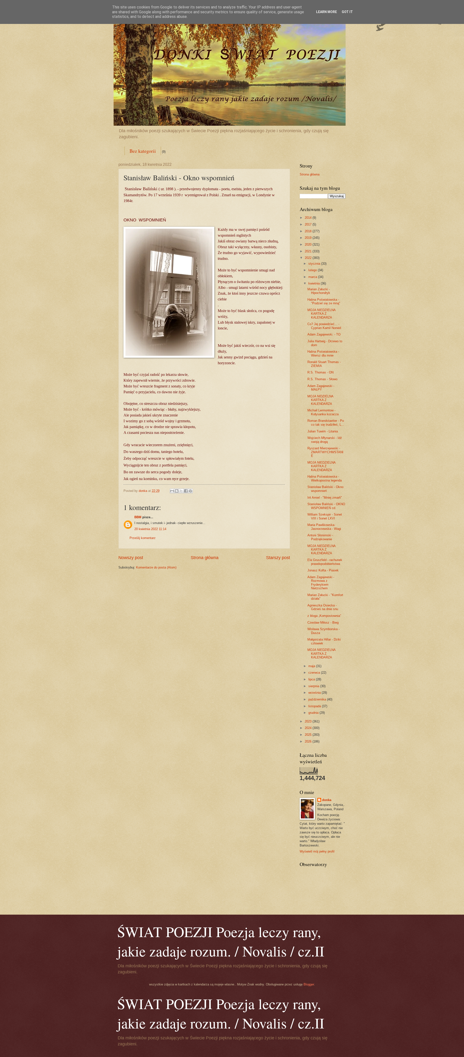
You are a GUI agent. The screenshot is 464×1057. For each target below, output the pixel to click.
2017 (308, 224)
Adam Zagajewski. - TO (324, 334)
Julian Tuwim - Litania (322, 431)
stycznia (314, 263)
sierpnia (314, 686)
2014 (308, 217)
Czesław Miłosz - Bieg (323, 622)
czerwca (314, 672)
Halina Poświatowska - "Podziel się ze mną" (323, 301)
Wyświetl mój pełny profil (317, 851)
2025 (308, 734)
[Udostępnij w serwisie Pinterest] (190, 490)
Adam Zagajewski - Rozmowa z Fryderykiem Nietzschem (320, 582)
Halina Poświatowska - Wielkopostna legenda (324, 478)
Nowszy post (130, 557)
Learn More (326, 12)
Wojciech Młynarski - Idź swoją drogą (324, 439)
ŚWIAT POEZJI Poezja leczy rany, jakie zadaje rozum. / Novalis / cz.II (220, 941)
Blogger (309, 984)
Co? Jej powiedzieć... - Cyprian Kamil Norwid (324, 325)
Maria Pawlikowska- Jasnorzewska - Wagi (324, 526)
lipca (312, 679)
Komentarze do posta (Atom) (156, 567)
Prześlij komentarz (143, 538)
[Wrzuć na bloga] (176, 490)
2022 (308, 258)
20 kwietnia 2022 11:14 (150, 529)
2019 (308, 238)
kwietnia (314, 283)
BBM (137, 517)
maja (312, 666)
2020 (308, 244)
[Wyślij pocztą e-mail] (172, 490)
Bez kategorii (143, 151)
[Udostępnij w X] (181, 490)
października (317, 699)
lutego (313, 270)
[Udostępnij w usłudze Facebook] (185, 490)
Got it (347, 12)
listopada (315, 706)
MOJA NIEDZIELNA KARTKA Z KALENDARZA (321, 313)
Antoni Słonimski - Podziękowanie (320, 537)
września (315, 692)
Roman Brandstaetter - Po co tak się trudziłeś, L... (325, 422)
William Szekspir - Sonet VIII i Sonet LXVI (324, 516)
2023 (308, 721)
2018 (308, 231)
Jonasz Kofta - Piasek (323, 570)
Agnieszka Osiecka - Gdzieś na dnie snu (322, 607)
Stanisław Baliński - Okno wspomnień (325, 488)
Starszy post (278, 557)
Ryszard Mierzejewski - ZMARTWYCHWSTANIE (325, 452)
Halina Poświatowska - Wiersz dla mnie (323, 353)
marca (313, 277)
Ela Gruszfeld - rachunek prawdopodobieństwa (324, 561)
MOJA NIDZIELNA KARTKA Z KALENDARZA (320, 400)
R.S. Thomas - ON (320, 372)
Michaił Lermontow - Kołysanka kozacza (323, 412)
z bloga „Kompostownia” (324, 616)
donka (326, 800)
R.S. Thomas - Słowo (322, 379)
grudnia (313, 712)
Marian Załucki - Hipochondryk (318, 291)
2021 (308, 251)
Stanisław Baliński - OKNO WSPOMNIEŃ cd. (326, 506)
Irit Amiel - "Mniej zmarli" (324, 497)
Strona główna (204, 557)
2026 (308, 741)
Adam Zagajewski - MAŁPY (320, 387)
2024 (308, 728)
